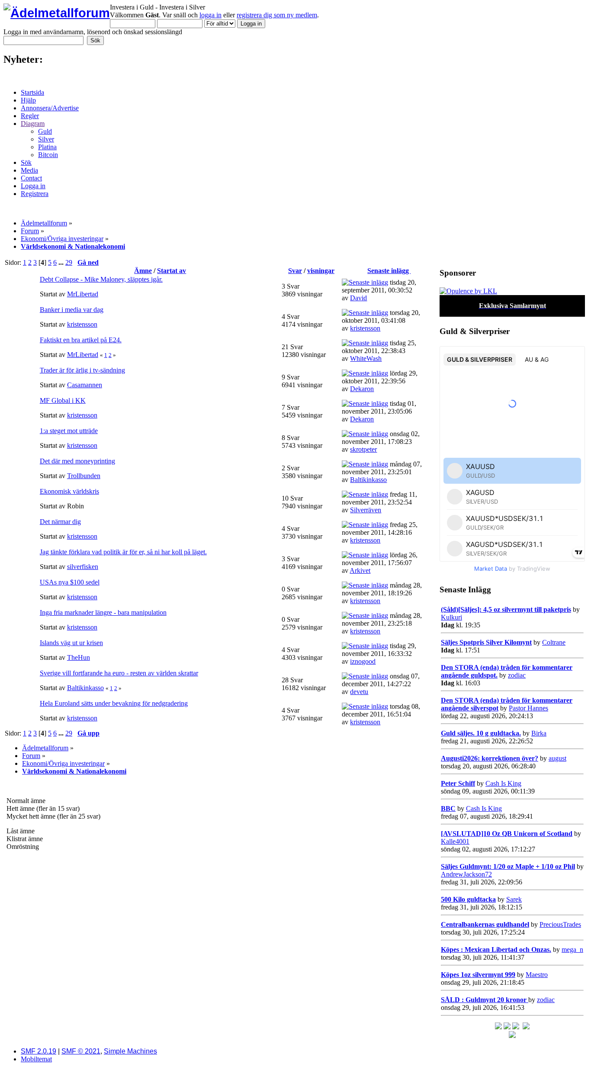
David (358, 298)
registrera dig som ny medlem (277, 15)
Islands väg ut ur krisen (71, 642)
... (61, 262)
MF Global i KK (63, 400)
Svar (295, 270)
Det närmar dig (60, 521)
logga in (210, 15)
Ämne (143, 270)
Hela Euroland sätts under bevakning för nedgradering (114, 703)
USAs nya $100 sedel (70, 582)
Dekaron (362, 388)
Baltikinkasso (368, 479)
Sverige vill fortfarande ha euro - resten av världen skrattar (119, 673)
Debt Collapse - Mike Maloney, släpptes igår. (101, 279)
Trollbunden (83, 475)
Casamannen (84, 385)
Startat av (171, 270)
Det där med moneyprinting (77, 461)
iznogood (363, 661)
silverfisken (82, 566)
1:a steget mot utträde (69, 430)
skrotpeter (363, 449)
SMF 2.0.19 (38, 1051)
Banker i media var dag (71, 309)
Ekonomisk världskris (69, 491)
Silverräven (365, 510)
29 (68, 262)
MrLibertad (82, 294)
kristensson (82, 324)
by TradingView (512, 568)
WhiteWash (366, 358)
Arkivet (360, 570)
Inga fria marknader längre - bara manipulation (103, 612)
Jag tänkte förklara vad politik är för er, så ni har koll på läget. (123, 552)
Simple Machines (130, 1051)
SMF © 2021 (80, 1051)
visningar (320, 270)
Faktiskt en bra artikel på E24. (81, 340)
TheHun (78, 657)
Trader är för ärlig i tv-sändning (82, 370)
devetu (359, 691)
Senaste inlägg (389, 270)
